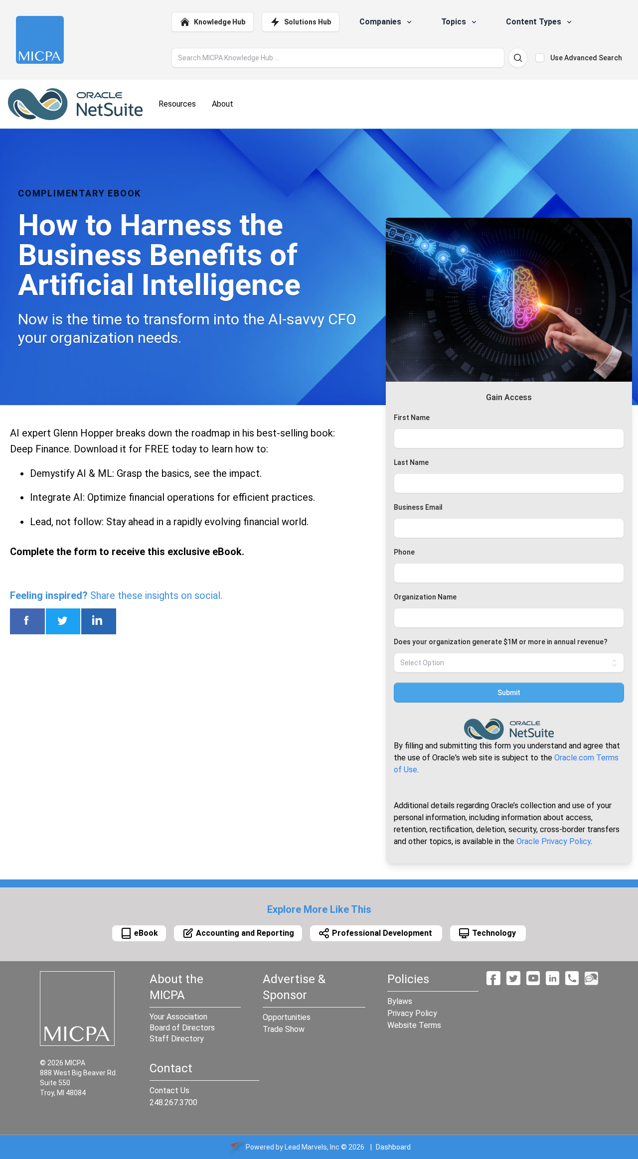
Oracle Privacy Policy (553, 841)
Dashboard (393, 1147)
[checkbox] (539, 57)
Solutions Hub (307, 22)
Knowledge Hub (219, 22)
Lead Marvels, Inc (312, 1147)
